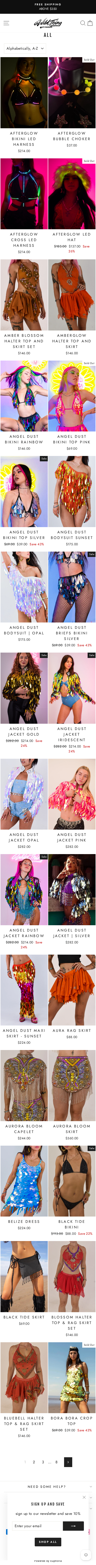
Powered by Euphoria (48, 1561)
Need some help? (47, 1486)
